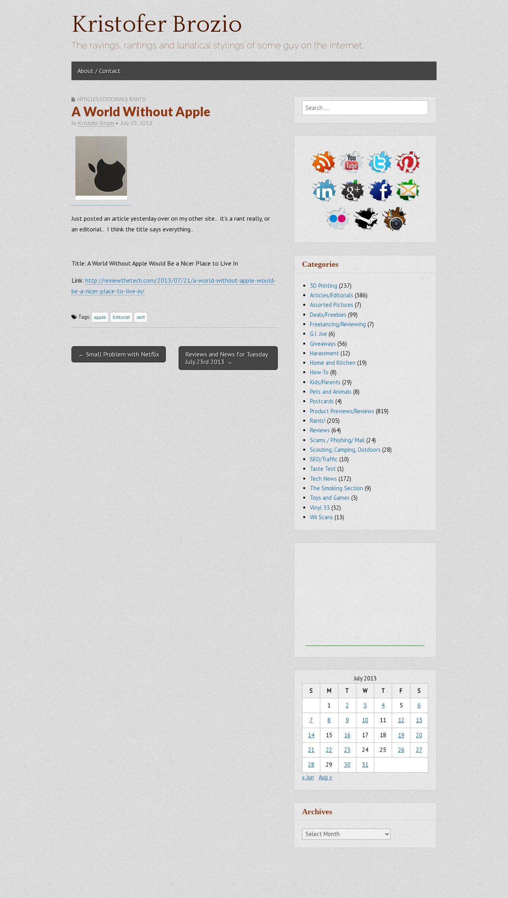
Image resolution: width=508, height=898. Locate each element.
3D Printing (323, 285)
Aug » (325, 777)
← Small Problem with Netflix (118, 354)
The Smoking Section (336, 488)
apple (100, 317)
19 (401, 735)
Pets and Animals (331, 391)
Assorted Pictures (331, 304)
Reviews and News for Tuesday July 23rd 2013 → (226, 358)
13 (419, 720)
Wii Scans (321, 517)
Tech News (323, 478)
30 (347, 764)
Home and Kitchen (333, 362)
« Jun (308, 777)
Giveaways (323, 343)
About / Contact (99, 71)
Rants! (137, 99)
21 (311, 749)
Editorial (121, 317)
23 (347, 749)
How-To (319, 372)
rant (141, 317)
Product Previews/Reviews (342, 411)
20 (419, 735)
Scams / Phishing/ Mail (337, 440)
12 (401, 720)
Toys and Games (330, 497)
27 (419, 749)
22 (329, 749)
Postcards (322, 401)
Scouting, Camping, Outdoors (345, 449)
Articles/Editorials (102, 99)
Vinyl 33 (320, 507)
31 (365, 764)
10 (365, 720)
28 (311, 764)
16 (347, 735)
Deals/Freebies (328, 314)
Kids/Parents (325, 382)
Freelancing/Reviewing (338, 324)
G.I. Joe (318, 333)
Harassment (324, 353)
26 (401, 749)
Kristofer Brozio (156, 25)
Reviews (320, 430)
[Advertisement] (365, 596)
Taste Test (323, 468)
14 (311, 735)
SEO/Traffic (324, 459)
